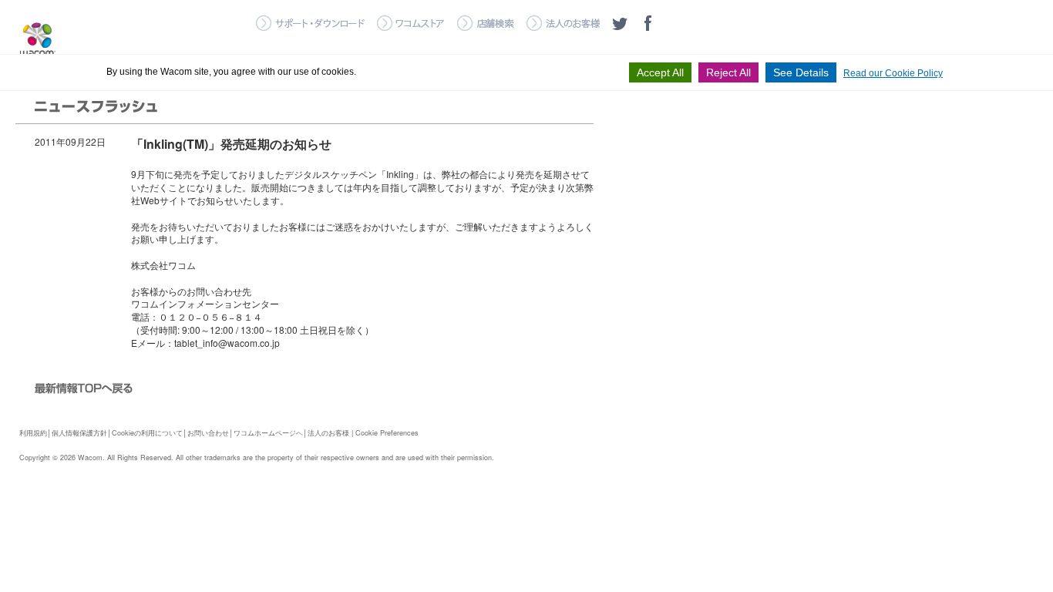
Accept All (660, 72)
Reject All (728, 72)
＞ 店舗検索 (485, 23)
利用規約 (33, 433)
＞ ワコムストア (411, 23)
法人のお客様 (328, 433)
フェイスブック (647, 23)
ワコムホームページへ (268, 433)
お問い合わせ (208, 433)
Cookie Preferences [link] (387, 433)
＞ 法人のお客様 (563, 23)
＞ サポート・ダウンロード (310, 23)
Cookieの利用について (147, 433)
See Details (801, 72)
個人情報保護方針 (79, 433)
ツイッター (619, 23)
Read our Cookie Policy (893, 73)
